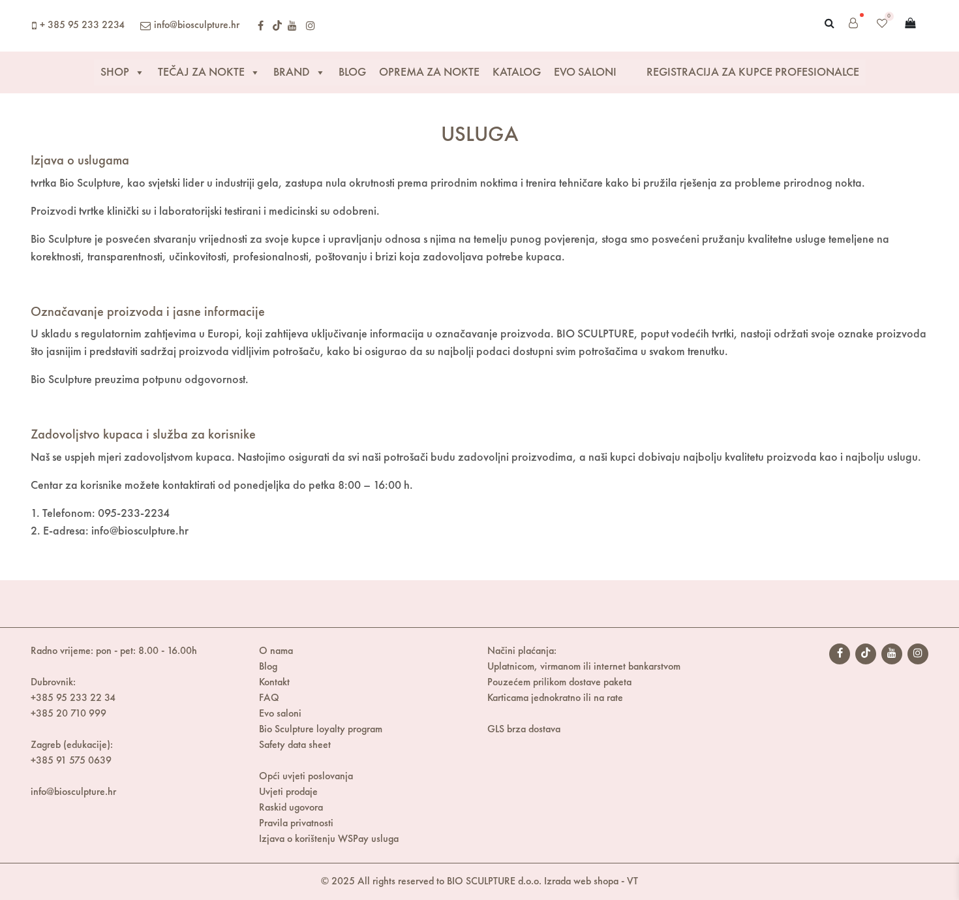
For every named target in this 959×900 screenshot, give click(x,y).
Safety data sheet (295, 745)
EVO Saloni (585, 72)
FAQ (269, 698)
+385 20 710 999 (68, 714)
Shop (114, 72)
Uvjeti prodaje (288, 792)
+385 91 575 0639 (71, 761)
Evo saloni (280, 714)
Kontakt (274, 682)
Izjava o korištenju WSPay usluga (329, 839)
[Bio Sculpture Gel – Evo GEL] (474, 25)
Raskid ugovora (291, 808)
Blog (352, 72)
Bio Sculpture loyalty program (320, 729)
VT (632, 882)
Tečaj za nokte (201, 72)
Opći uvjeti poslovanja (306, 776)
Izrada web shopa (581, 882)
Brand (291, 72)
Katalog (517, 72)
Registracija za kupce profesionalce (751, 72)
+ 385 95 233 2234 (82, 25)
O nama (276, 651)
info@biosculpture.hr (196, 25)
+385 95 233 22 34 (73, 698)
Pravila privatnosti (296, 823)
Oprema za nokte (429, 72)
